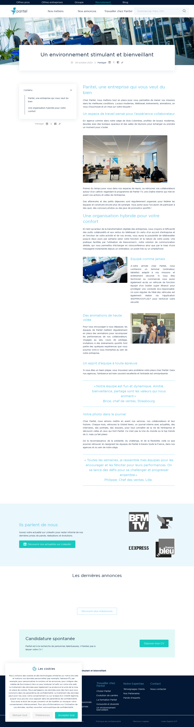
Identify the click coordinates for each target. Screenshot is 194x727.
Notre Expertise (133, 683)
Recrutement (103, 2)
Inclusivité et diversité (107, 704)
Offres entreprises (52, 2)
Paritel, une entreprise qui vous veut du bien (48, 100)
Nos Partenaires (131, 693)
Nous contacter (158, 689)
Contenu (28, 90)
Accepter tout (66, 715)
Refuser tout (20, 715)
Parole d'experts (131, 698)
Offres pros (23, 2)
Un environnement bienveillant (105, 709)
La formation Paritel (106, 700)
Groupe (79, 2)
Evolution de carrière (107, 695)
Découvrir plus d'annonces (97, 611)
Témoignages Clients (134, 689)
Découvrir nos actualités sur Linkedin (49, 544)
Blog (125, 2)
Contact (155, 683)
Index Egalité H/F (169, 721)
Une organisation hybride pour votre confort (47, 109)
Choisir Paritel (103, 691)
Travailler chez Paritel (105, 684)
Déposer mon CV (154, 643)
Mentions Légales (141, 721)
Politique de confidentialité (108, 721)
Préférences (43, 715)
